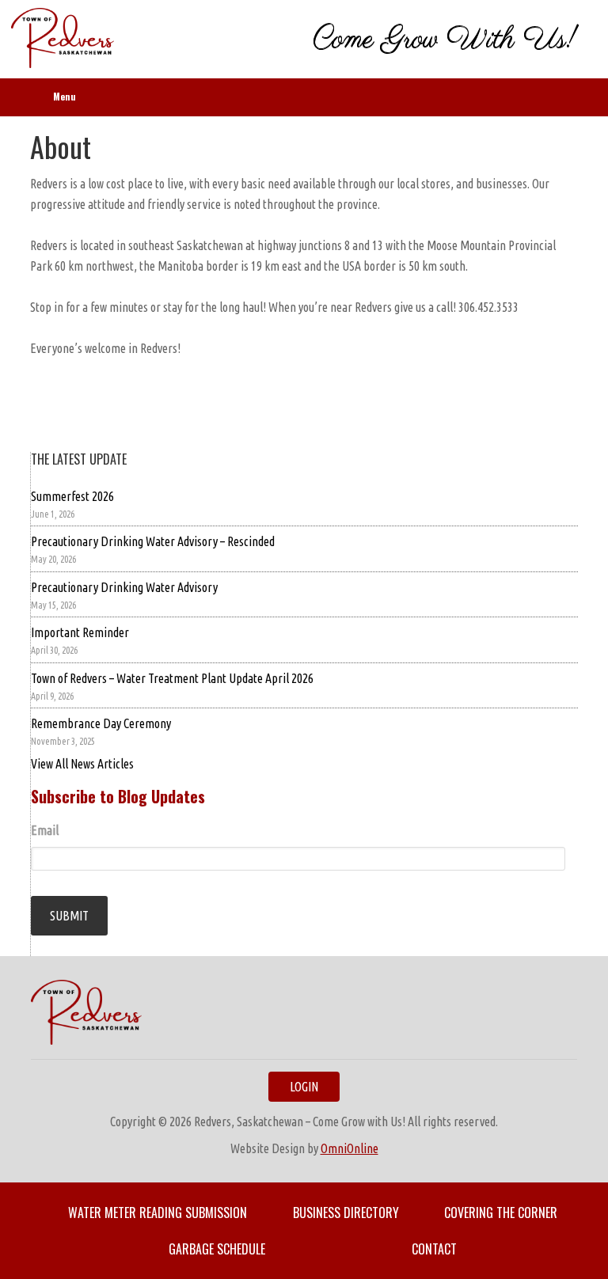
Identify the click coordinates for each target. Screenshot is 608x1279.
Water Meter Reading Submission (157, 1212)
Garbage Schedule (217, 1248)
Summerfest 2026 (72, 496)
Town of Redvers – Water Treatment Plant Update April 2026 (172, 678)
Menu (64, 96)
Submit (69, 916)
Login (304, 1087)
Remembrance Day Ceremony (101, 723)
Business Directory (346, 1212)
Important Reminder (80, 632)
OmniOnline (349, 1148)
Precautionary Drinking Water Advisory (124, 587)
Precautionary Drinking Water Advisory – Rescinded (153, 541)
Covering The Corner (500, 1212)
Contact (434, 1248)
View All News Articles (82, 764)
